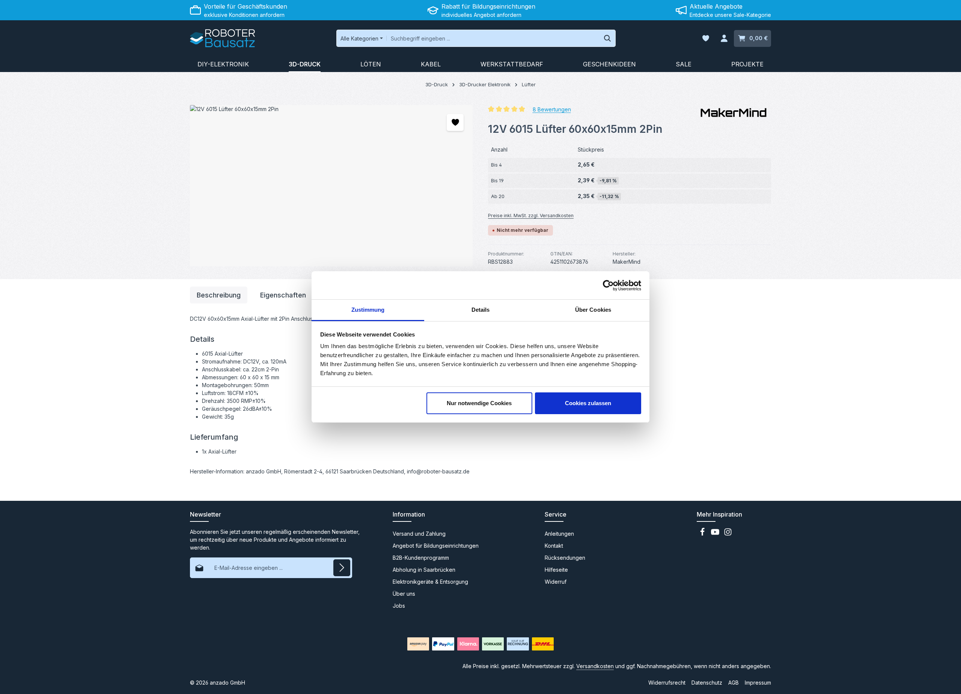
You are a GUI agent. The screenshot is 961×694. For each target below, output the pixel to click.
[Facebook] (703, 534)
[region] (331, 185)
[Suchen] (607, 38)
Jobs (399, 605)
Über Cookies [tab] (593, 309)
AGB (733, 682)
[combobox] (493, 38)
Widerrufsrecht (666, 682)
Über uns (404, 593)
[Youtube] (716, 534)
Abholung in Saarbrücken (424, 569)
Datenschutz (706, 682)
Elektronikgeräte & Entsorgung (430, 581)
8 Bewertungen (552, 109)
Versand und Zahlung (419, 533)
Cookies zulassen (588, 403)
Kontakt (554, 545)
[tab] (218, 295)
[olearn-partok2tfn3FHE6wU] (331, 185)
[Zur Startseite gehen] (222, 38)
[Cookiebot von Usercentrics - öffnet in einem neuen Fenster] (608, 285)
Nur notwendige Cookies (479, 403)
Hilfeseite (556, 569)
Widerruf (555, 581)
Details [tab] (480, 309)
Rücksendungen (565, 557)
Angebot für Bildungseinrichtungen (436, 545)
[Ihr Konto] (723, 38)
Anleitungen (559, 533)
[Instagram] (728, 534)
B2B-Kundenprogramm (421, 557)
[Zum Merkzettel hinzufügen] (455, 122)
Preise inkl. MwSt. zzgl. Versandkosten (531, 215)
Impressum (758, 682)
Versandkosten (595, 666)
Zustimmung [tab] (368, 309)
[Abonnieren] (341, 567)
